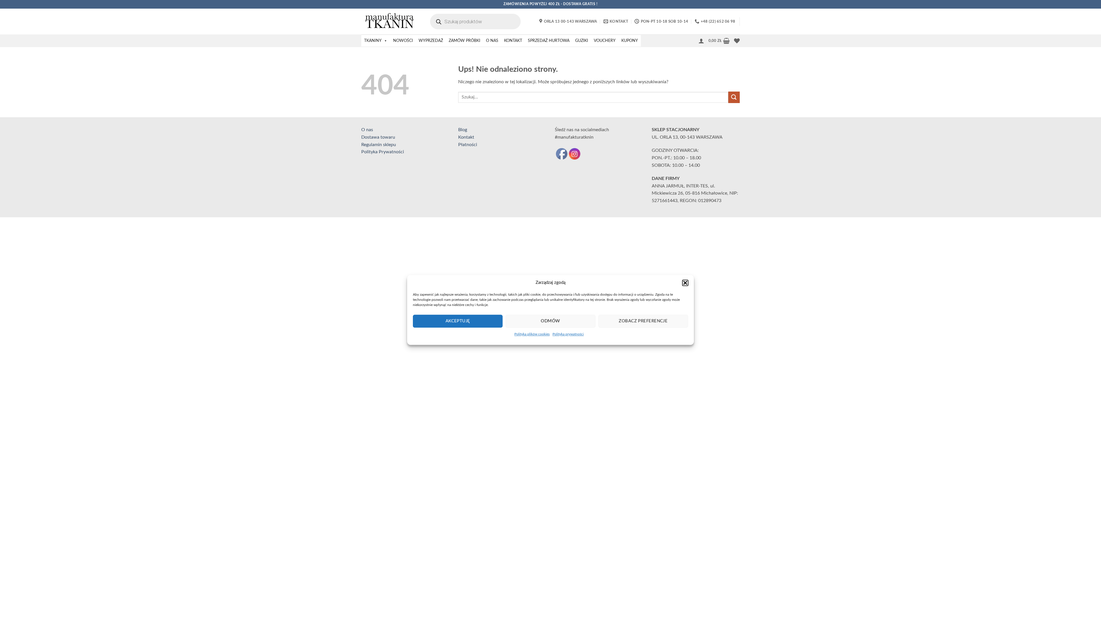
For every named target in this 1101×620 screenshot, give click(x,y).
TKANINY (373, 41)
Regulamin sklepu (378, 144)
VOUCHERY (605, 41)
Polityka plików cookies (532, 334)
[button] (685, 283)
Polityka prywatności (568, 334)
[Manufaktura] (390, 21)
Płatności (467, 144)
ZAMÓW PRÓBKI (464, 41)
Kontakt (466, 137)
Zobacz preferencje (643, 321)
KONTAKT (513, 41)
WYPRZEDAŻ (431, 41)
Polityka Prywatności (382, 152)
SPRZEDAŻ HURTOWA (548, 41)
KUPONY (629, 41)
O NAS (492, 41)
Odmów (550, 321)
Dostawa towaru (378, 137)
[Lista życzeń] (737, 40)
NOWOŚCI (403, 41)
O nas (367, 129)
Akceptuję (458, 321)
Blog (462, 129)
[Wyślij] (734, 97)
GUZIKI (581, 41)
